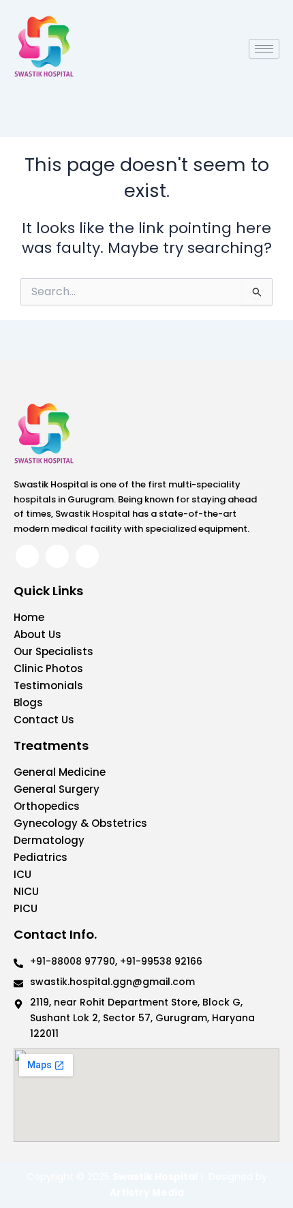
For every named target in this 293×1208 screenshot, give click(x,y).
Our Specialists (53, 651)
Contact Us (44, 719)
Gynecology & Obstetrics (80, 823)
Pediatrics (40, 857)
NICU (26, 891)
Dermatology (49, 840)
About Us (37, 634)
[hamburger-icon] (264, 49)
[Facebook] (27, 556)
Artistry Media (147, 1192)
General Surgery (56, 789)
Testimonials (48, 685)
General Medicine (60, 772)
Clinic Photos (48, 668)
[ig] (57, 556)
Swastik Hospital (155, 1176)
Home (29, 617)
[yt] (87, 556)
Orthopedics (47, 806)
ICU (22, 874)
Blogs (28, 702)
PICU (25, 908)
